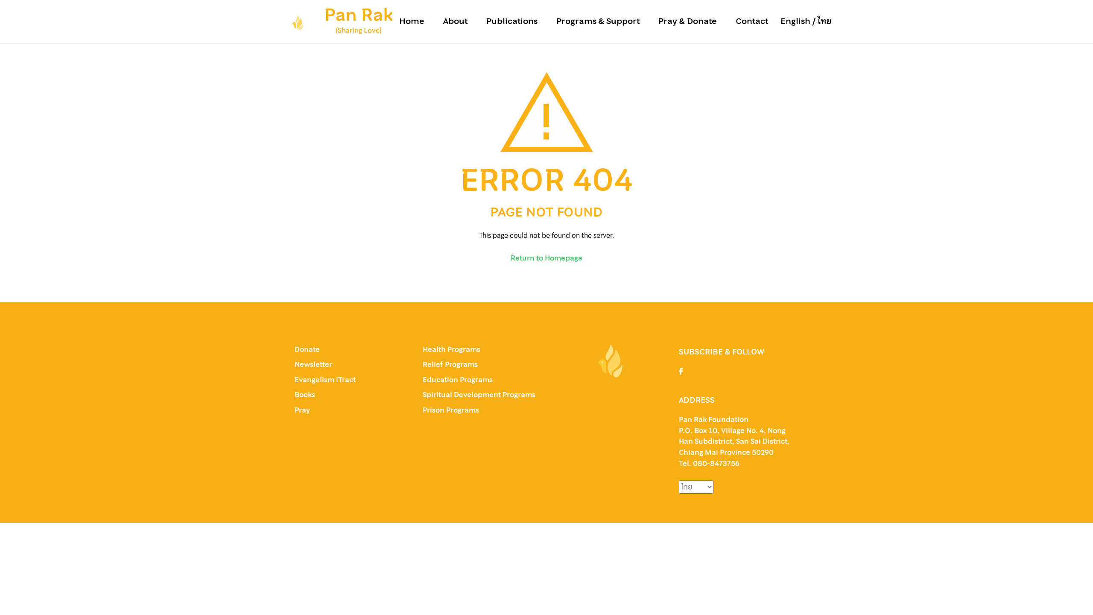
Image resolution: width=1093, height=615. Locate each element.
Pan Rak (358, 15)
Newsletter (313, 364)
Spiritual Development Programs (479, 394)
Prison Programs (451, 410)
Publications (512, 21)
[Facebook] (681, 371)
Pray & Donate (687, 21)
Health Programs (451, 349)
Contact (752, 21)
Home (411, 21)
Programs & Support (598, 21)
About (455, 21)
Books (305, 394)
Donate (307, 349)
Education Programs (458, 379)
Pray (302, 410)
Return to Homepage (546, 258)
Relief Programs (450, 364)
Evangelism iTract (326, 379)
